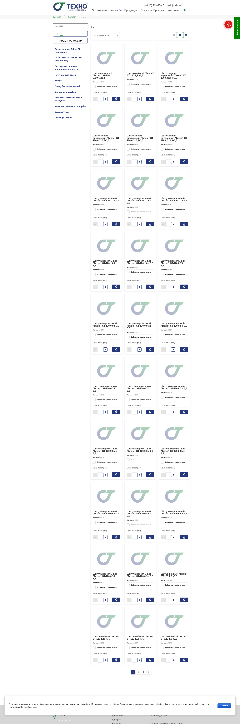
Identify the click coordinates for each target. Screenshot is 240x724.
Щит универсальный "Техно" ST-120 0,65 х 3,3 (105, 451)
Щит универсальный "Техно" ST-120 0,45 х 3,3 (139, 513)
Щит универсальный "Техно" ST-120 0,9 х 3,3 (106, 324)
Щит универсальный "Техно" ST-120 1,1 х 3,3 (174, 199)
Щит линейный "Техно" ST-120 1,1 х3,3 (140, 74)
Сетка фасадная (63, 117)
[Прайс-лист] (186, 35)
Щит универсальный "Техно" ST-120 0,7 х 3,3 (174, 387)
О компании (99, 10)
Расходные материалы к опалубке (68, 99)
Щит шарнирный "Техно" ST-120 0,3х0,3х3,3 (102, 75)
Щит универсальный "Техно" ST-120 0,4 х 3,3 (174, 512)
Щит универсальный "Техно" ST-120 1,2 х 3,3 (106, 199)
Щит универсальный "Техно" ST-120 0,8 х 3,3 (174, 324)
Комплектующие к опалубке (70, 106)
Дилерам (116, 719)
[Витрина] (174, 35)
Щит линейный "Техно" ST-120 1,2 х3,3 (174, 575)
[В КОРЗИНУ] (116, 99)
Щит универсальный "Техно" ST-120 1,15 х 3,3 (139, 200)
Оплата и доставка (158, 715)
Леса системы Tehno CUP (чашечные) (68, 59)
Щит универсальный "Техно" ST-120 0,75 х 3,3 (105, 388)
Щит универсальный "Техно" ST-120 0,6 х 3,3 (140, 449)
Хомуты (59, 80)
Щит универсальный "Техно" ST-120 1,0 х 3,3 (140, 262)
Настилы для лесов (65, 74)
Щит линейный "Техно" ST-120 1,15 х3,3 (106, 637)
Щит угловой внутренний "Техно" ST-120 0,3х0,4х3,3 (140, 138)
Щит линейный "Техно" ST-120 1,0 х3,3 (174, 637)
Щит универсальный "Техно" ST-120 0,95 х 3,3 (173, 263)
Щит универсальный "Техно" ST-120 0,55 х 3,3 (173, 451)
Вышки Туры (62, 111)
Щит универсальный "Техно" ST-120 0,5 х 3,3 (106, 512)
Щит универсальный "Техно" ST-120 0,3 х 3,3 (140, 575)
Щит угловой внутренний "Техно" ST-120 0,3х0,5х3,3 (106, 138)
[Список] (180, 35)
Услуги (145, 10)
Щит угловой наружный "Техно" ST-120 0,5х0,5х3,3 (173, 75)
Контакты (173, 10)
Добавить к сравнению (106, 86)
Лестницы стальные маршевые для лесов (66, 68)
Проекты (158, 10)
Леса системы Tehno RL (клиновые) (67, 50)
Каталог (113, 10)
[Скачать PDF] (228, 24)
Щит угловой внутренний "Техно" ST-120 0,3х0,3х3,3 (174, 138)
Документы (118, 715)
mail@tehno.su (175, 5)
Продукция (131, 10)
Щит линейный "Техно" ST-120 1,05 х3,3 (140, 637)
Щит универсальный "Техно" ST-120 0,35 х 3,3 (105, 576)
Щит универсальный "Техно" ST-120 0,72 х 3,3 (139, 388)
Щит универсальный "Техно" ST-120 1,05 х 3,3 (105, 263)
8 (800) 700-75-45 (154, 5)
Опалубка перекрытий (67, 86)
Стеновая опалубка (65, 91)
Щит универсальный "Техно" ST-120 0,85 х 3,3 (139, 326)
